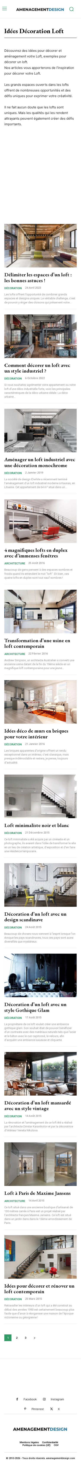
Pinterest (38, 1409)
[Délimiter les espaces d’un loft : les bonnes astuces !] (40, 245)
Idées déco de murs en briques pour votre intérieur (36, 733)
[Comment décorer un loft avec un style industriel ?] (40, 336)
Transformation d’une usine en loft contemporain (37, 643)
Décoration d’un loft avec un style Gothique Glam (35, 1007)
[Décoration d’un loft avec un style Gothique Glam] (40, 975)
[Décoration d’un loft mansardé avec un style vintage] (40, 1074)
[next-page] (34, 1337)
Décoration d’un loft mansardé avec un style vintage (37, 1105)
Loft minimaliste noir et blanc (36, 825)
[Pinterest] (25, 1409)
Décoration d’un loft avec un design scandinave (35, 916)
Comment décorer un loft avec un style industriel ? (37, 368)
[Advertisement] (40, 174)
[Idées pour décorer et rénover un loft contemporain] (40, 1257)
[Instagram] (44, 1399)
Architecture (14, 563)
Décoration (13, 288)
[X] (51, 1409)
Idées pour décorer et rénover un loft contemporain (39, 1288)
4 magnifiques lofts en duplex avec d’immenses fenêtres (36, 553)
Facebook (30, 1399)
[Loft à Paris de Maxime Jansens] (40, 1164)
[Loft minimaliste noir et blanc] (40, 796)
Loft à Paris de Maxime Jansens (37, 1193)
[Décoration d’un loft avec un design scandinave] (40, 885)
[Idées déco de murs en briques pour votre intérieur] (40, 702)
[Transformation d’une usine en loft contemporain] (40, 611)
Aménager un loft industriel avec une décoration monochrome (39, 462)
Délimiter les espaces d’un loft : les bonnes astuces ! (38, 277)
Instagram (57, 1399)
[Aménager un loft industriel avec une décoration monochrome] (40, 430)
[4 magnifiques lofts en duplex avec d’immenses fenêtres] (40, 521)
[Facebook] (17, 1399)
